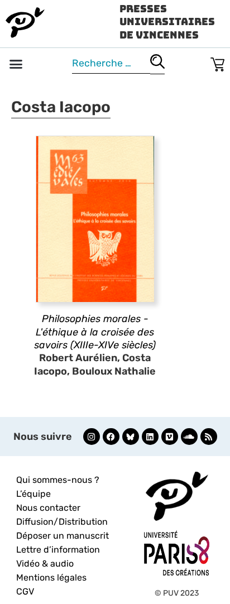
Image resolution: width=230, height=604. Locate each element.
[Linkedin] (150, 436)
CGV (25, 591)
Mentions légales (51, 577)
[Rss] (208, 436)
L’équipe (33, 493)
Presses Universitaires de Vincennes (167, 21)
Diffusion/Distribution (62, 521)
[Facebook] (111, 436)
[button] (16, 64)
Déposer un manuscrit (62, 535)
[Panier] (217, 62)
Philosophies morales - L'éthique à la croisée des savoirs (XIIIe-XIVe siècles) (95, 332)
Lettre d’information (58, 549)
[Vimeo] (169, 436)
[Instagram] (91, 436)
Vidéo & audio (45, 563)
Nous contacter (48, 507)
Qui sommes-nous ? (57, 479)
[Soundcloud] (189, 436)
